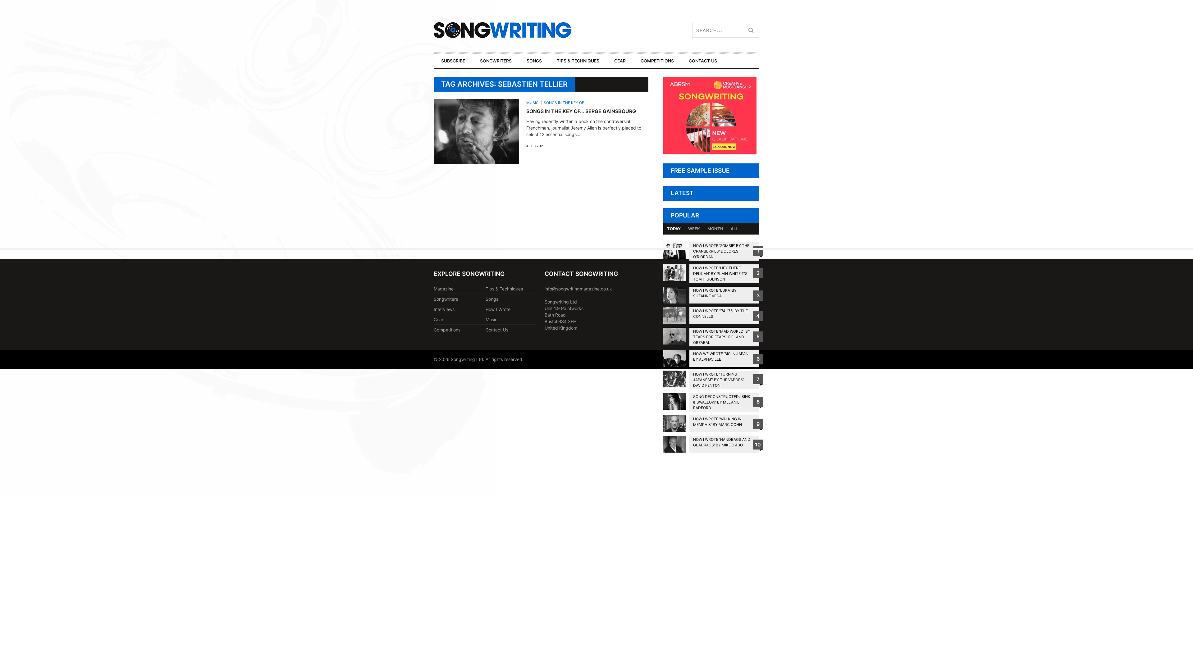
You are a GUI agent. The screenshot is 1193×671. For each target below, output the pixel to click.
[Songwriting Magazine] (539, 30)
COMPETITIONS (657, 60)
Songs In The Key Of (564, 102)
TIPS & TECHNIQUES (578, 60)
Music (532, 102)
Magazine (444, 288)
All (734, 228)
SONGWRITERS (496, 60)
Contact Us (497, 329)
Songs (492, 299)
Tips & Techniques (504, 288)
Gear (438, 319)
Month (715, 228)
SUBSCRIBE (453, 60)
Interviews (444, 309)
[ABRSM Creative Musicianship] (709, 152)
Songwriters (446, 299)
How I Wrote (498, 309)
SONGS (534, 60)
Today (674, 228)
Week (694, 228)
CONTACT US (703, 60)
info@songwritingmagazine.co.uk (578, 288)
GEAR (620, 60)
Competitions (447, 329)
